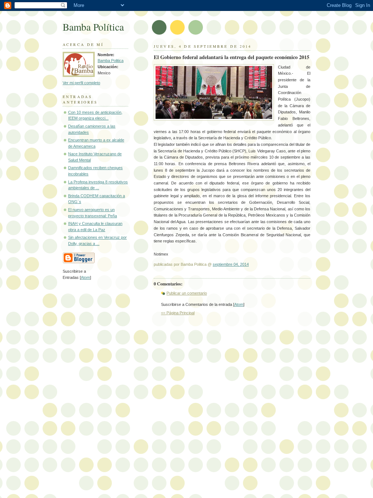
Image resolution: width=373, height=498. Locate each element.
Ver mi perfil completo (81, 83)
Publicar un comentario (186, 293)
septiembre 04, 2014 (231, 264)
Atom (238, 304)
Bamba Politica (110, 60)
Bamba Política (93, 27)
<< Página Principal (178, 313)
